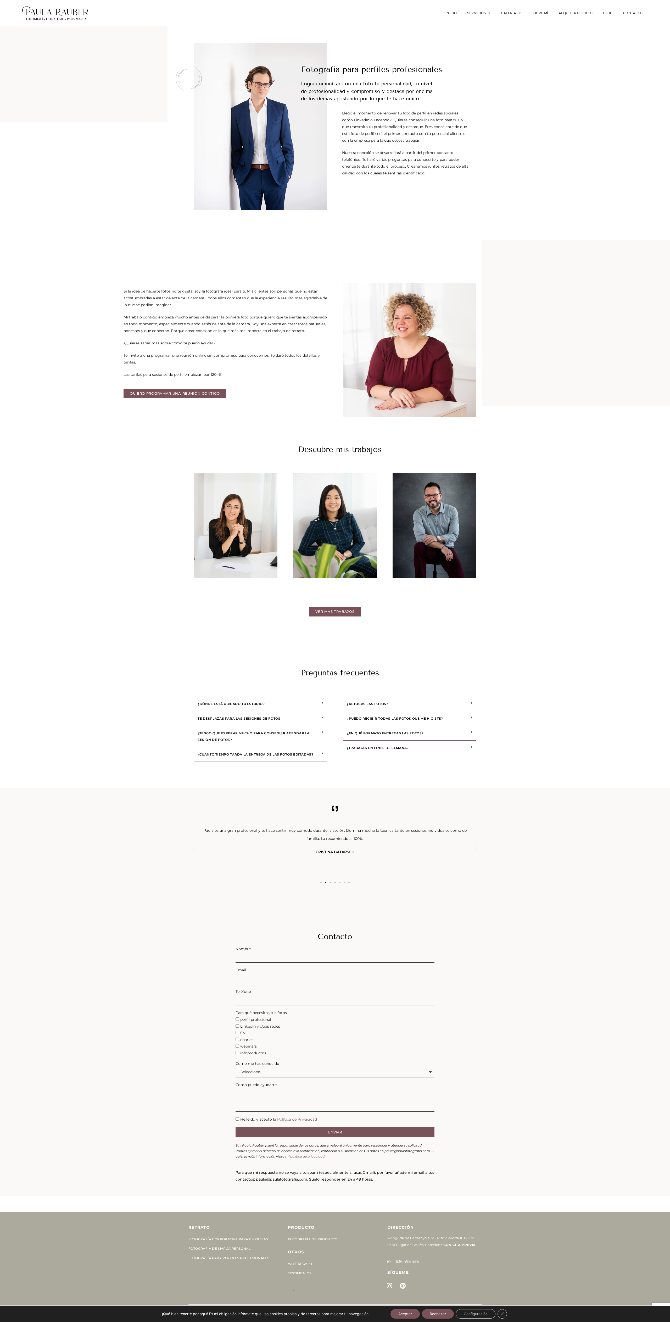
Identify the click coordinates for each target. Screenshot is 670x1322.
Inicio (451, 13)
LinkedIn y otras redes (260, 1026)
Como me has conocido (257, 1063)
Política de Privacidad (297, 1119)
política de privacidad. (307, 1156)
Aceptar (405, 1314)
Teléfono (243, 991)
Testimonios (299, 1273)
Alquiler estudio (576, 13)
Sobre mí (540, 13)
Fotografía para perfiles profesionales (228, 1258)
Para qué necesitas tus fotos (261, 1012)
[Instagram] (389, 1286)
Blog (608, 13)
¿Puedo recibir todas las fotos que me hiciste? (395, 718)
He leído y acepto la (278, 1119)
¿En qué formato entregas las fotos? (385, 733)
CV (242, 1033)
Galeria (508, 13)
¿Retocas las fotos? (367, 704)
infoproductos (253, 1053)
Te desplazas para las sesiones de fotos (239, 718)
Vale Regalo (300, 1264)
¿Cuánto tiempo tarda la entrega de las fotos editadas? (255, 754)
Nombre (243, 948)
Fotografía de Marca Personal (219, 1249)
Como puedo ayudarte (256, 1084)
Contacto (633, 13)
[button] (260, 704)
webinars (248, 1046)
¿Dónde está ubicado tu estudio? (231, 704)
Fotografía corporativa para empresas (228, 1239)
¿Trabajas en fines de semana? (378, 748)
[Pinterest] (403, 1286)
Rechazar (438, 1314)
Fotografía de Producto (313, 1239)
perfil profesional (255, 1019)
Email (241, 970)
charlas (246, 1039)
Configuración (476, 1314)
